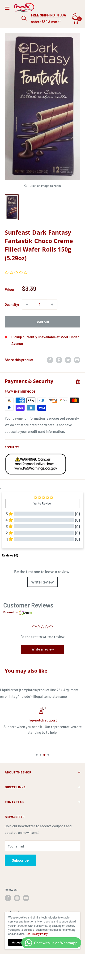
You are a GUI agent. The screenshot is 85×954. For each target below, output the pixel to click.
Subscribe (20, 860)
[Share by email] (77, 359)
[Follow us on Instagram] (17, 898)
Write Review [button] (42, 503)
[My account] (74, 15)
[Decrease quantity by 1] (27, 304)
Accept (17, 942)
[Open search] (24, 18)
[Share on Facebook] (50, 359)
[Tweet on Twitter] (68, 359)
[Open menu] (7, 8)
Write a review (42, 649)
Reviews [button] (10, 555)
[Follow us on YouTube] (26, 898)
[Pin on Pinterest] (59, 359)
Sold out (42, 321)
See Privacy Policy (37, 933)
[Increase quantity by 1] (52, 304)
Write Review (42, 581)
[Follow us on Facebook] (8, 898)
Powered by (10, 612)
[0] (75, 21)
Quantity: (12, 304)
